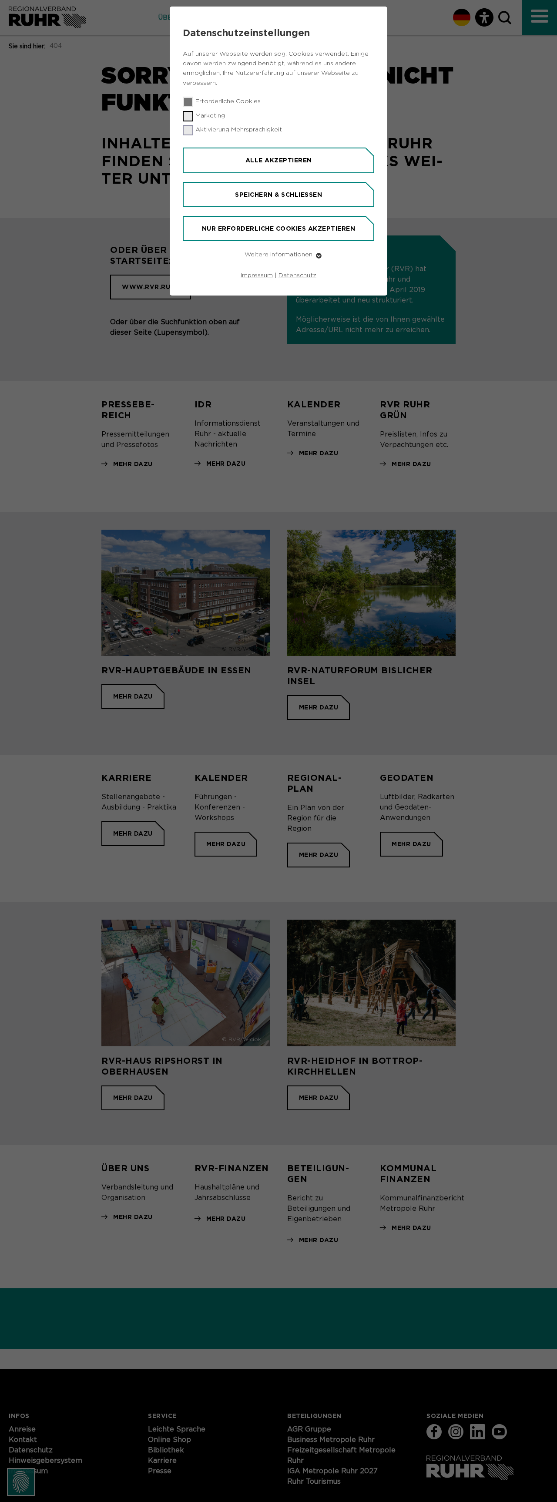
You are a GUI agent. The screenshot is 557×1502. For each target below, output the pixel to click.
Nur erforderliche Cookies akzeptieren (279, 228)
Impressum (257, 275)
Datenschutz (297, 275)
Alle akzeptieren (278, 160)
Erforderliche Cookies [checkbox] (228, 101)
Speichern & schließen (278, 194)
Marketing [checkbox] (210, 116)
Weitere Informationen (278, 255)
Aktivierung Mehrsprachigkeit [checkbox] (238, 130)
